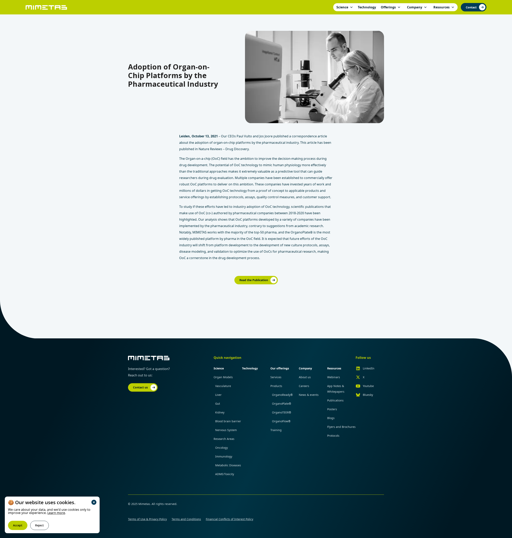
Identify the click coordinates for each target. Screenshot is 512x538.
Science (219, 368)
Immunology (223, 456)
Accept (17, 525)
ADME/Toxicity (224, 474)
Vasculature (223, 386)
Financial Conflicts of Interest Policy (229, 519)
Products (276, 386)
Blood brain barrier (228, 421)
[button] (344, 7)
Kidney (219, 412)
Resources (334, 368)
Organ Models (223, 377)
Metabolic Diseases (228, 465)
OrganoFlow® (281, 421)
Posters (332, 409)
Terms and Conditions (186, 519)
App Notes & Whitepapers (335, 388)
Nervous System (226, 430)
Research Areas (224, 439)
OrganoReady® (282, 395)
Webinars (333, 377)
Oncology (221, 448)
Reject (39, 525)
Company (305, 368)
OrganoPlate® (281, 403)
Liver (218, 395)
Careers (304, 386)
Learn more (56, 513)
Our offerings (279, 368)
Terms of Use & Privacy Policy (147, 519)
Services (275, 377)
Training (276, 430)
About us (305, 377)
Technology (250, 368)
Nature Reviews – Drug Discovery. (224, 149)
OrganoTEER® (281, 412)
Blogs (331, 418)
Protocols (333, 435)
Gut (217, 403)
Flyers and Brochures (341, 427)
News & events (309, 395)
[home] (46, 7)
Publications (335, 400)
